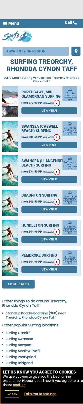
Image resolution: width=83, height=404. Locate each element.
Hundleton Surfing (40, 225)
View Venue (49, 110)
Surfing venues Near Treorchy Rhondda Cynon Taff (51, 79)
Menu (10, 23)
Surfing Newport (19, 345)
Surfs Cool (11, 78)
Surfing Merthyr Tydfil (23, 351)
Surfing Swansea (19, 339)
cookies (19, 385)
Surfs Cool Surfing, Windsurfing (17, 36)
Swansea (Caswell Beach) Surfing (39, 128)
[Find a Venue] (35, 51)
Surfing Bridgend (19, 363)
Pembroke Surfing (39, 255)
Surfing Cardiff (18, 333)
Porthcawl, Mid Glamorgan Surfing (41, 94)
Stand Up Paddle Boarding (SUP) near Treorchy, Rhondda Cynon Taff (36, 315)
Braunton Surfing (39, 195)
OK (12, 394)
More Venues (18, 284)
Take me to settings (40, 394)
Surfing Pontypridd (21, 357)
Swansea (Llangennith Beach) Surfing (43, 163)
